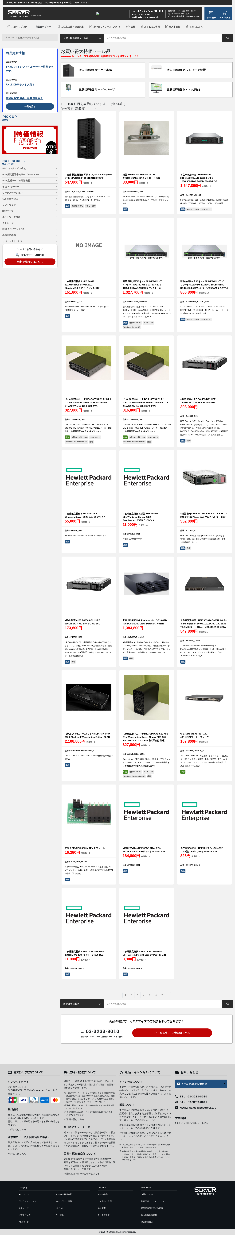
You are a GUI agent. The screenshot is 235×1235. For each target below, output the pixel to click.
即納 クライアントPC (13, 229)
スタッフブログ (19, 26)
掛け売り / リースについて (152, 1201)
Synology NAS (10, 198)
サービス (60, 1215)
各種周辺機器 (9, 235)
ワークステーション (12, 192)
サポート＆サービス (12, 241)
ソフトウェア (9, 205)
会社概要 (102, 1208)
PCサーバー (24, 1194)
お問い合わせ (147, 1194)
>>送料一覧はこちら (74, 1119)
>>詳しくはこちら (17, 1129)
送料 (133, 26)
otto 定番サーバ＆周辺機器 (16, 180)
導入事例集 (174, 26)
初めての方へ (196, 26)
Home (11, 37)
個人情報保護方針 (149, 1215)
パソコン (60, 1208)
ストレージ (8, 223)
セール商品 (103, 1194)
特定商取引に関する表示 (152, 1208)
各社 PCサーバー (11, 186)
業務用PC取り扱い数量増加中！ (24, 98)
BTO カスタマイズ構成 (14, 168)
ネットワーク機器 (11, 217)
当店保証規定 (147, 1222)
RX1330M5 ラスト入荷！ (20, 84)
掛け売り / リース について (107, 26)
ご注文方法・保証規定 (72, 26)
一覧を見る (30, 106)
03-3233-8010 (32, 255)
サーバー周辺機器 (64, 1194)
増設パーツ (8, 211)
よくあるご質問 (152, 26)
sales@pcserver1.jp (148, 17)
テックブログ (104, 1215)
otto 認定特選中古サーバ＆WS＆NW (20, 174)
